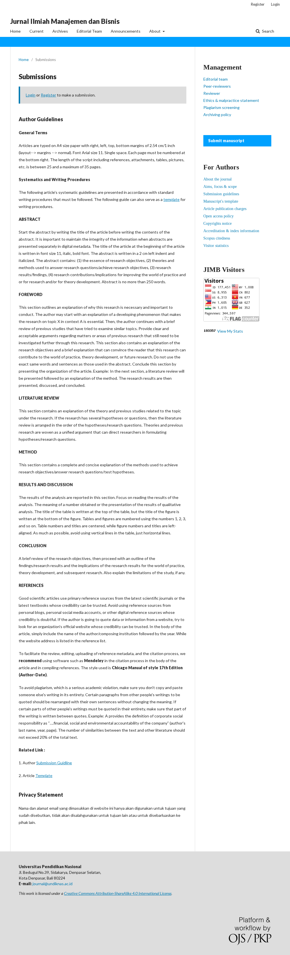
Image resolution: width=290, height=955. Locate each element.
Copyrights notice (217, 223)
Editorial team (215, 79)
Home (15, 31)
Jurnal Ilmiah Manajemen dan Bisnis (65, 21)
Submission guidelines (221, 194)
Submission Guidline (54, 762)
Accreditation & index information (231, 231)
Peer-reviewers (217, 86)
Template (43, 775)
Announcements (125, 31)
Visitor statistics (216, 246)
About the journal (217, 179)
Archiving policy (217, 114)
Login (275, 4)
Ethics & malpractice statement (231, 100)
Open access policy (218, 216)
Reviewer (211, 93)
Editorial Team (89, 31)
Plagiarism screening (221, 107)
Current (36, 31)
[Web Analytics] (209, 331)
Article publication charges (224, 209)
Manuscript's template (220, 201)
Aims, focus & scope (220, 186)
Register (258, 4)
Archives (60, 31)
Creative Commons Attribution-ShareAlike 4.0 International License (117, 893)
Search (267, 31)
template (171, 199)
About (155, 31)
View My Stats (230, 331)
